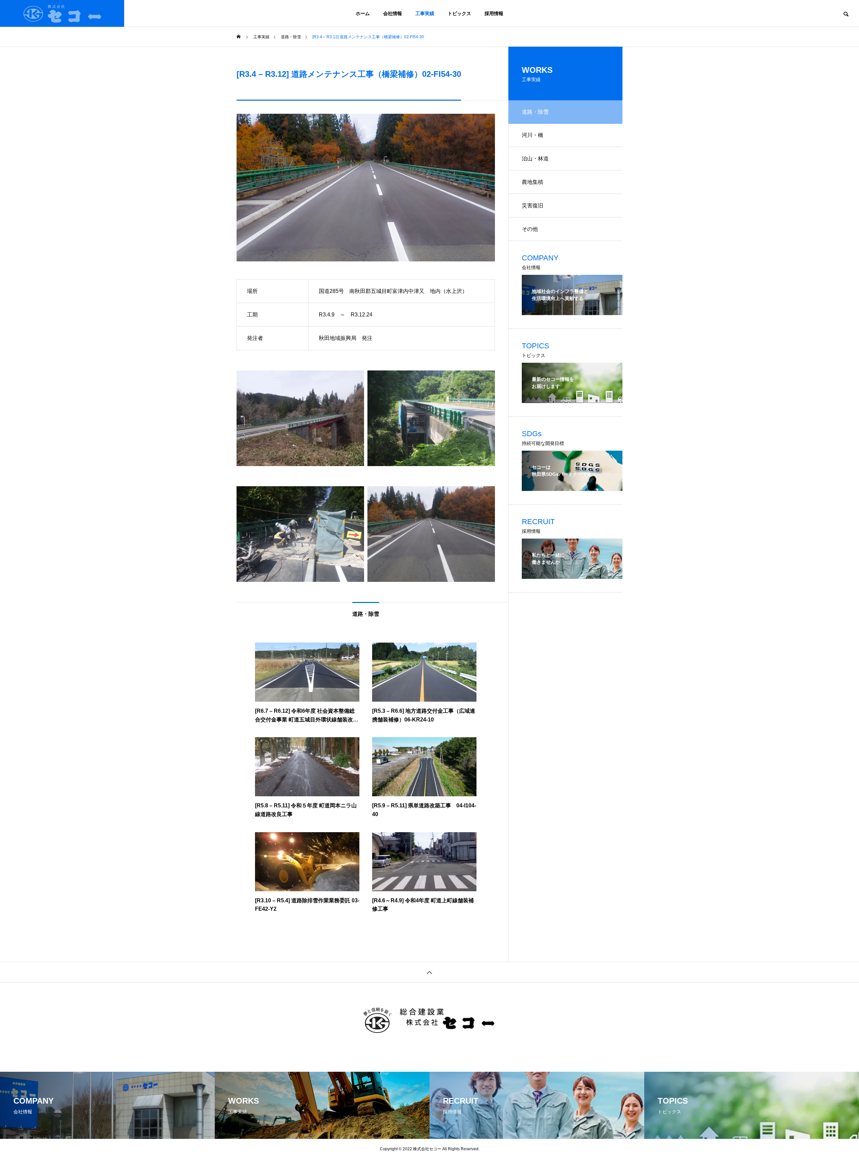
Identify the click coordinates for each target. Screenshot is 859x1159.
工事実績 (424, 13)
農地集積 (532, 182)
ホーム (363, 13)
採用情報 (494, 13)
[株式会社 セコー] (62, 13)
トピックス (459, 13)
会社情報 (392, 13)
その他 (530, 229)
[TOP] (429, 972)
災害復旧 (532, 205)
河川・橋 (532, 135)
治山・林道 (535, 158)
